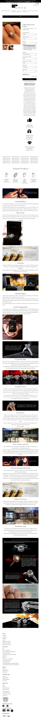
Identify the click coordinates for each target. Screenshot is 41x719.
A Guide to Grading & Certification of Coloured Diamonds (10, 664)
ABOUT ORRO (25, 11)
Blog (3, 648)
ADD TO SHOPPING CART (29, 79)
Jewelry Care (4, 676)
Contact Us (4, 686)
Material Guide (27, 81)
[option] (11, 33)
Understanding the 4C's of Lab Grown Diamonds (9, 654)
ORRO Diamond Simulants (6, 641)
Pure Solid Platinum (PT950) (6, 660)
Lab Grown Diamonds (16, 11)
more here (22, 426)
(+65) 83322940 (27, 1)
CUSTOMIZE (23, 10)
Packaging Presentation (5, 679)
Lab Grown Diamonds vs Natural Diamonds (8, 651)
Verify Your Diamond (15, 6)
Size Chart (32, 81)
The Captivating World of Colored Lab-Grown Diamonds (10, 663)
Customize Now (4, 695)
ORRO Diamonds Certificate (6, 644)
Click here (8, 1)
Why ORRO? (4, 638)
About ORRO (4, 635)
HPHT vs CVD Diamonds (6, 650)
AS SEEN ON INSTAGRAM (33, 10)
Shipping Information (5, 670)
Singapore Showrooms (5, 689)
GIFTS (18, 10)
